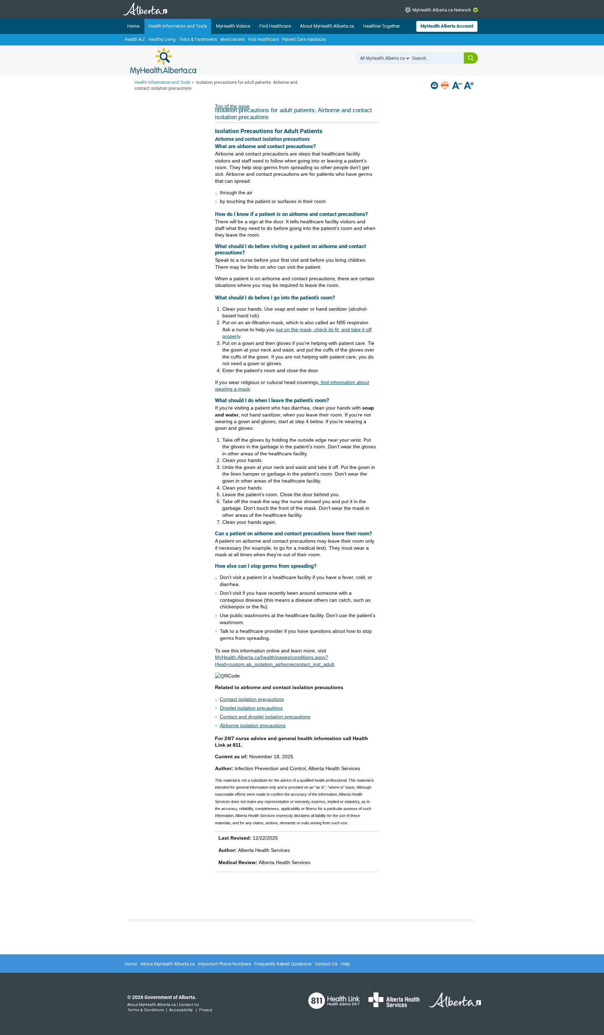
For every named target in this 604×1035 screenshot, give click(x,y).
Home (133, 26)
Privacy (205, 1010)
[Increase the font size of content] (469, 86)
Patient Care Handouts (304, 39)
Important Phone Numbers (224, 964)
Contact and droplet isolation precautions (265, 716)
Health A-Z (135, 39)
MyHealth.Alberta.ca (163, 61)
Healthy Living (162, 39)
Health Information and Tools (178, 26)
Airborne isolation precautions (253, 725)
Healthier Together (381, 26)
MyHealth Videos (233, 26)
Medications (233, 39)
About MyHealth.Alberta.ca (327, 26)
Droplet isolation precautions (251, 708)
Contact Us (326, 964)
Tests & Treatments (198, 39)
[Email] (435, 85)
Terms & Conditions (145, 1010)
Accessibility (181, 1010)
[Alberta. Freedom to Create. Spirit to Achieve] (451, 1004)
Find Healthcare (275, 26)
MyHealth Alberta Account (446, 26)
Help (345, 964)
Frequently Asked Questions (282, 964)
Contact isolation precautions (252, 699)
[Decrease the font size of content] (457, 86)
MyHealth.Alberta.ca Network (441, 10)
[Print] (445, 85)
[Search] (471, 58)
